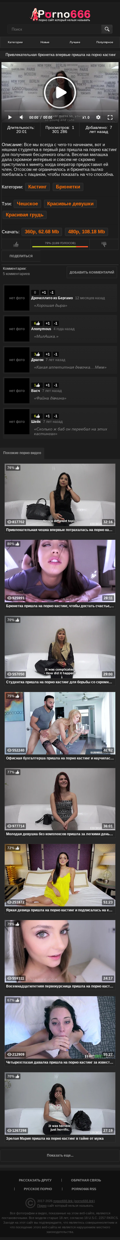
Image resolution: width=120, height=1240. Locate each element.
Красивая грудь (24, 215)
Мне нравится (16, 244)
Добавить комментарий (92, 272)
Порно (42, 1205)
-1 (52, 292)
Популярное (104, 42)
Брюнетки (68, 187)
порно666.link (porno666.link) (74, 1201)
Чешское (27, 203)
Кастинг (37, 187)
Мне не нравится (104, 244)
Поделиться (21, 256)
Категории (15, 42)
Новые (45, 42)
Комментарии (14, 269)
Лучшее (75, 42)
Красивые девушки (70, 203)
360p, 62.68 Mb (42, 231)
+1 (44, 292)
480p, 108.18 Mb (86, 231)
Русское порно (38, 1189)
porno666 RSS (84, 1189)
